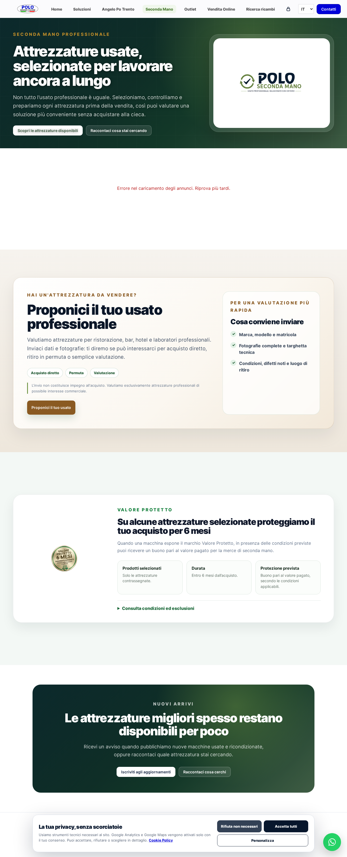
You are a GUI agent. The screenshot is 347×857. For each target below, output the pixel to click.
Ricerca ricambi (260, 9)
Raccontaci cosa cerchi (204, 772)
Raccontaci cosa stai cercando (119, 130)
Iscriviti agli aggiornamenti (146, 772)
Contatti (328, 9)
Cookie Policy (161, 840)
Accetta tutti (286, 826)
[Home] (28, 9)
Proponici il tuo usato (51, 407)
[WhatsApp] (332, 842)
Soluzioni (82, 9)
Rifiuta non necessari (239, 826)
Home (56, 9)
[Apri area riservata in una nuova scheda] (288, 9)
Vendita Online (221, 9)
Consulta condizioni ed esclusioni (158, 608)
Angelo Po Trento (118, 9)
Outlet (190, 9)
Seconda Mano (159, 9)
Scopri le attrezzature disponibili (48, 130)
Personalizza (262, 840)
